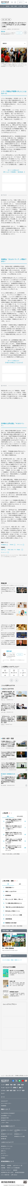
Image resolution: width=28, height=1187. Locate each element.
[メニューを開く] (26, 2)
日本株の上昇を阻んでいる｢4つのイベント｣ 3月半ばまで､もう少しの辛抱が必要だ (14, 24)
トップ (2, 6)
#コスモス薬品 (6, 960)
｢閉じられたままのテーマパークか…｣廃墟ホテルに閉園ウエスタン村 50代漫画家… (13, 847)
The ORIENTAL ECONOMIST (8, 1113)
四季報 (14, 1087)
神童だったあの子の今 (10, 891)
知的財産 (15, 1170)
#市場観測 (3, 544)
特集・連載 (14, 6)
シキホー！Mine (4, 1122)
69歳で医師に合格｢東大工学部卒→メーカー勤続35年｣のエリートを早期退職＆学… (13, 821)
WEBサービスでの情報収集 (13, 1167)
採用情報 (9, 1165)
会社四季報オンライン (6, 1115)
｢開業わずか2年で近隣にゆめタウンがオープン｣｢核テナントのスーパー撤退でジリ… (13, 827)
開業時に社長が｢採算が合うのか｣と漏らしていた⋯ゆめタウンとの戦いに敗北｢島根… (13, 834)
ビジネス (3, 1090)
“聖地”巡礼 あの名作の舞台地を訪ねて (14, 907)
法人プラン (3, 1153)
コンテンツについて (5, 1148)
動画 (24, 6)
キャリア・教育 (20, 1090)
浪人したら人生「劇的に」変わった (14, 899)
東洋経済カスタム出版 (19, 1136)
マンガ (2, 1087)
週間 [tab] (20, 884)
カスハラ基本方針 (5, 1174)
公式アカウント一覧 (17, 1165)
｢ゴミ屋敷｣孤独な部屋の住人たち (13, 903)
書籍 (20, 1087)
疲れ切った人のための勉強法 (17, 970)
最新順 (7, 6)
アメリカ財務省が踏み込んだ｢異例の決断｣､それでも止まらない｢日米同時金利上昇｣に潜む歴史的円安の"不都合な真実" (8, 780)
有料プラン (3, 1151)
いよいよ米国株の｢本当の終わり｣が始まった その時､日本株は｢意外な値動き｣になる (8, 642)
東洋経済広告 (4, 1136)
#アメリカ (19, 544)
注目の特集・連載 (7, 930)
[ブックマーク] (25, 32)
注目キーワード (6, 955)
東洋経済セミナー (18, 1134)
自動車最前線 (8, 919)
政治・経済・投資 (6, 19)
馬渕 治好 (3, 31)
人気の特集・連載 (8, 881)
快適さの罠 (12, 981)
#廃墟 (12, 960)
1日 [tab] (8, 884)
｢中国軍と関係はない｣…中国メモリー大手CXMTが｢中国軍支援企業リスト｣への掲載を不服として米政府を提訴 (8, 744)
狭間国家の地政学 (14, 991)
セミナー (8, 1087)
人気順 (20, 6)
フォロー (19, 32)
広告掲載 (3, 1167)
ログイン (21, 2)
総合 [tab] (8, 816)
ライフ (2, 1093)
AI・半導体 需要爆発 (8, 948)
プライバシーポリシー (6, 1170)
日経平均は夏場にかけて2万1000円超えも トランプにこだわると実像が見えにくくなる (8, 590)
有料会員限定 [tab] (20, 816)
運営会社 (3, 1165)
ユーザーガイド (4, 1155)
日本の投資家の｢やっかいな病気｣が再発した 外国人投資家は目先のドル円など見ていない (8, 605)
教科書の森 (3, 1138)
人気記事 (5, 813)
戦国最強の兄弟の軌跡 (10, 922)
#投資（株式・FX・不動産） (14, 549)
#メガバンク (4, 552)
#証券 (2, 549)
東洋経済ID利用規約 (19, 1172)
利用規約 (3, 1157)
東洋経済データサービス (6, 1134)
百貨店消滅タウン (9, 887)
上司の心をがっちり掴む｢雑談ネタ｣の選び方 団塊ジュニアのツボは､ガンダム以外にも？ (8, 627)
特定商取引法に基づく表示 (7, 1172)
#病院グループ (18, 960)
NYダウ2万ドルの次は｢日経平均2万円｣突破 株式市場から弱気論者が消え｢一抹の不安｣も (8, 635)
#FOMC (11, 544)
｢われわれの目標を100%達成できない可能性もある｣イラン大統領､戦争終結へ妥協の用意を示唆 (8, 754)
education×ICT (4, 1101)
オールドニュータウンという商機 (13, 915)
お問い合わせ (14, 1174)
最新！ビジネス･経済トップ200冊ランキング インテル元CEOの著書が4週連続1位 (8, 612)
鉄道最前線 (8, 895)
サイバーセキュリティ (6, 1103)
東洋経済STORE (5, 1118)
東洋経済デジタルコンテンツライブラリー (10, 1120)
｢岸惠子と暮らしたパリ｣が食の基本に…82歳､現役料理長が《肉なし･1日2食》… (13, 841)
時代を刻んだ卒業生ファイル (12, 911)
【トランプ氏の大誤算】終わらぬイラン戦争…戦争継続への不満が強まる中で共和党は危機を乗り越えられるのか (8, 765)
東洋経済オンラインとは (6, 1146)
